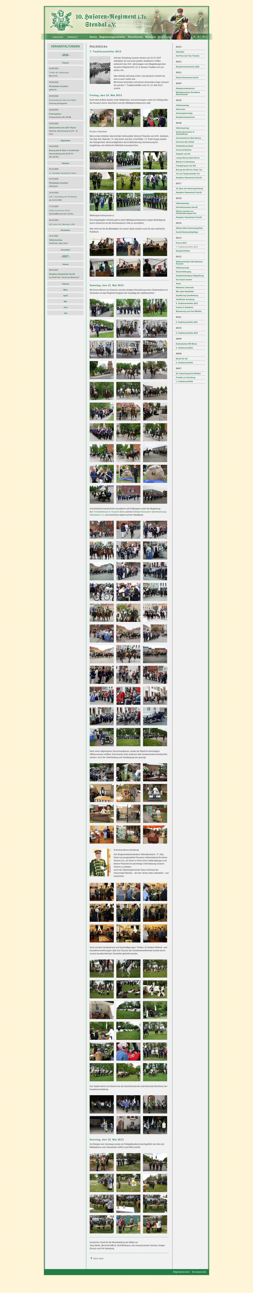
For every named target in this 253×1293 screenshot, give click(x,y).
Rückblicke (164, 36)
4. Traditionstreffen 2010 (187, 333)
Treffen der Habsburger (59, 72)
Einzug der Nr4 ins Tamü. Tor (189, 170)
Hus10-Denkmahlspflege (187, 232)
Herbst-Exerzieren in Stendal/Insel (185, 133)
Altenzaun (180, 109)
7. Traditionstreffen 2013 (187, 247)
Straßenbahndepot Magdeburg (190, 276)
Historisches (135, 36)
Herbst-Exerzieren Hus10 (187, 77)
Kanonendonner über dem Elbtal (62, 100)
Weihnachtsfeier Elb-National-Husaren (189, 263)
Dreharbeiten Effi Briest (186, 344)
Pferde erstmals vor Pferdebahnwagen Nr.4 (186, 212)
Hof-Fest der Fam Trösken (187, 56)
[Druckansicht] (199, 1272)
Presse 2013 (181, 243)
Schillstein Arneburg (185, 299)
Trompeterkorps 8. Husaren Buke (109, 512)
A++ (204, 36)
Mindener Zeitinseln (185, 287)
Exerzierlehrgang (183, 272)
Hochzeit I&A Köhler (185, 142)
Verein (93, 36)
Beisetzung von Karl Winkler (189, 311)
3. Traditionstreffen (184, 348)
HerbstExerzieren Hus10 (187, 207)
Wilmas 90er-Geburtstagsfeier (189, 228)
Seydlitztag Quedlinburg (187, 295)
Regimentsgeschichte (112, 36)
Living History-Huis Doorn (188, 158)
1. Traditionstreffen (184, 381)
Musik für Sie (182, 359)
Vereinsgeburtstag (184, 113)
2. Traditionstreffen (184, 363)
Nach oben (98, 1258)
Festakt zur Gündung (185, 377)
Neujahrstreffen (183, 251)
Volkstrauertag (182, 105)
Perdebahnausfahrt (184, 146)
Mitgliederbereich (181, 1272)
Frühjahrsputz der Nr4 (186, 166)
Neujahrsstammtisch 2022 (187, 67)
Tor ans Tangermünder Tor (188, 174)
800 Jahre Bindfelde (185, 291)
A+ (199, 36)
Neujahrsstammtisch (185, 88)
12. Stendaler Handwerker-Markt (62, 173)
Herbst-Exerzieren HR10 (59, 210)
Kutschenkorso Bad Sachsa (188, 138)
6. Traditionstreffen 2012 (187, 303)
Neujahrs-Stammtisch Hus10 (189, 178)
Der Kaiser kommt (184, 280)
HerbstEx (180, 52)
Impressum (58, 37)
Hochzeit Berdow (184, 150)
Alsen (178, 284)
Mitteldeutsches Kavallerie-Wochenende (188, 93)
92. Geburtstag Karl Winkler (188, 373)
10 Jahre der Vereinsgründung (189, 188)
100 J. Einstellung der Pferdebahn (63, 197)
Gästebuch (72, 37)
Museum (150, 36)
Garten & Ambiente (184, 307)
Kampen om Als (183, 154)
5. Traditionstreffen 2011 (187, 322)
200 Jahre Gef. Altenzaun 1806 (62, 224)
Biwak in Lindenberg (185, 162)
